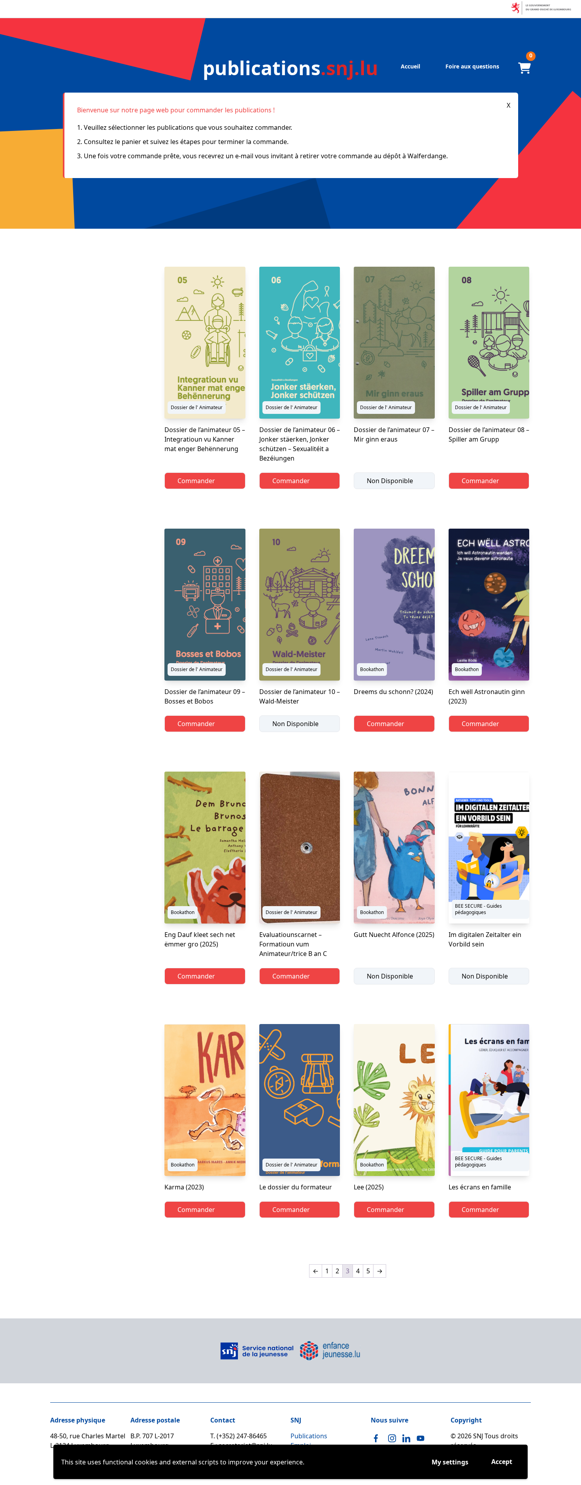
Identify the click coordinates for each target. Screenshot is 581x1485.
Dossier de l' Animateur (197, 407)
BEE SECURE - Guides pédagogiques (478, 909)
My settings (450, 1462)
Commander (196, 480)
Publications (308, 1436)
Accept (501, 1461)
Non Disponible (390, 480)
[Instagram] (392, 1438)
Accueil (410, 66)
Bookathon (372, 669)
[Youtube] (420, 1438)
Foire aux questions (472, 66)
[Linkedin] (406, 1438)
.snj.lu (290, 68)
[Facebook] (378, 1438)
